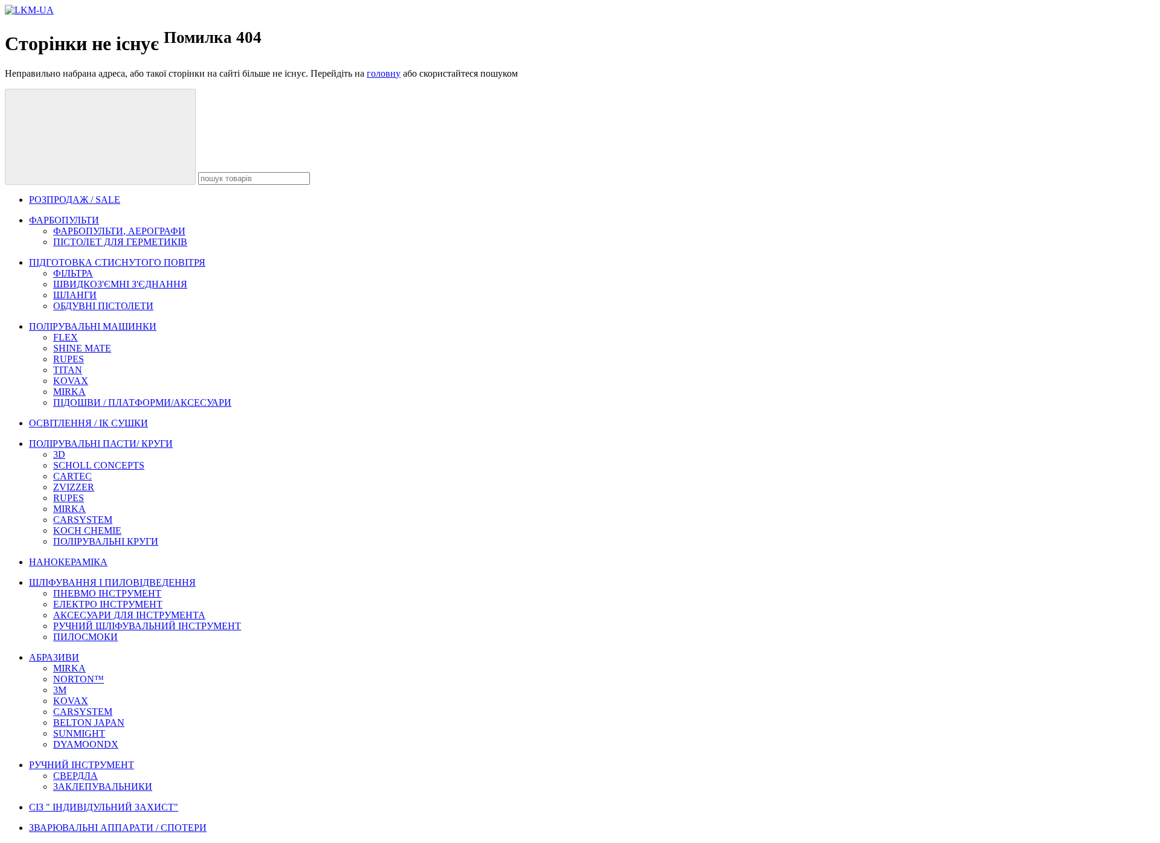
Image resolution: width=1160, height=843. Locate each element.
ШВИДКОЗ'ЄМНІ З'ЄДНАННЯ (120, 284)
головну (384, 73)
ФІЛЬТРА (73, 273)
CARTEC (72, 476)
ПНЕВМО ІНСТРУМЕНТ (107, 593)
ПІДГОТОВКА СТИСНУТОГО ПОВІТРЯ (117, 262)
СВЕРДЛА (75, 776)
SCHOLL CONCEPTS (98, 465)
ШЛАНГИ (75, 295)
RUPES (68, 359)
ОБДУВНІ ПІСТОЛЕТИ (103, 306)
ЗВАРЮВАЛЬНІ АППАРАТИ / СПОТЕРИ (118, 827)
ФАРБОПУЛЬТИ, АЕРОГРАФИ (119, 231)
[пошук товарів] (100, 137)
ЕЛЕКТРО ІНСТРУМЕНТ (108, 604)
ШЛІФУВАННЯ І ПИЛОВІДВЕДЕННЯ (112, 582)
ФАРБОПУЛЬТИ (64, 220)
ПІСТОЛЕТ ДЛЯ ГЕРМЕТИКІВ (120, 242)
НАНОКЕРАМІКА (68, 562)
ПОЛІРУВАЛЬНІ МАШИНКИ (92, 326)
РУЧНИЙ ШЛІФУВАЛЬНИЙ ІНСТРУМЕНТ (147, 626)
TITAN (67, 370)
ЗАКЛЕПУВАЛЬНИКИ (102, 786)
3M (59, 690)
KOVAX (70, 381)
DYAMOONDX (85, 744)
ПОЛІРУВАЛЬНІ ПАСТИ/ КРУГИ (101, 443)
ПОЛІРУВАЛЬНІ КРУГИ (105, 541)
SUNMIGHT (79, 733)
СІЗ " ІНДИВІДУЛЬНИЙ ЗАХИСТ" (103, 807)
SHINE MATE (82, 348)
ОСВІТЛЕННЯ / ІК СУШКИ (88, 423)
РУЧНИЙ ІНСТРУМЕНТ (81, 765)
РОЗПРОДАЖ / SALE (74, 199)
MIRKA (69, 391)
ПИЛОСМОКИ (85, 637)
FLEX (65, 337)
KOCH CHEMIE (87, 530)
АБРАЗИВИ (54, 657)
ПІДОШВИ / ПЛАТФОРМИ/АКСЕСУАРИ (142, 402)
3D (59, 454)
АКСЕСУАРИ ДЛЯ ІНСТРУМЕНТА (129, 615)
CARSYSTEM (82, 519)
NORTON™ (78, 679)
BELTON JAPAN (88, 722)
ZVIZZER (73, 487)
